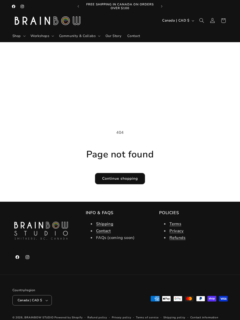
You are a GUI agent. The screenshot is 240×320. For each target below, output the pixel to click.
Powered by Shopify (68, 317)
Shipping (104, 224)
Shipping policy (174, 317)
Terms (175, 224)
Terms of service (147, 317)
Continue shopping (120, 178)
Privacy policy (121, 317)
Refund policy (97, 317)
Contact (103, 231)
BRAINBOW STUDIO (38, 317)
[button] (18, 36)
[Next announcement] (162, 6)
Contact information (204, 317)
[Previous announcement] (78, 6)
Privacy (176, 231)
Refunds (177, 237)
